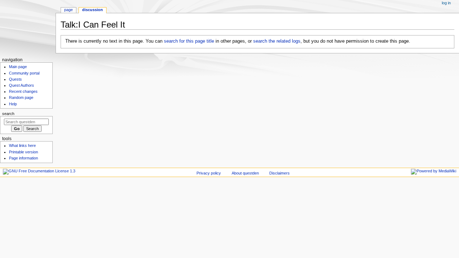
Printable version (23, 152)
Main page (18, 66)
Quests (15, 79)
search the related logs (277, 41)
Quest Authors (21, 85)
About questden (245, 173)
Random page (21, 97)
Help (13, 104)
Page (68, 10)
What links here (22, 145)
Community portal (24, 73)
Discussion (92, 10)
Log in (446, 3)
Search (8, 113)
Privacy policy (209, 173)
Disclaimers (279, 173)
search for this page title (189, 41)
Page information (23, 158)
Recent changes (23, 91)
